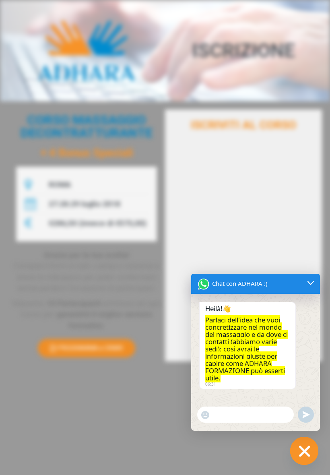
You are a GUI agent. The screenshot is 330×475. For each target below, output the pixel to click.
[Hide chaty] (304, 451)
